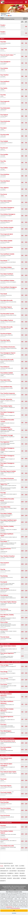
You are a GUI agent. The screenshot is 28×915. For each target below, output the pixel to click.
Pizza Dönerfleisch (5, 181)
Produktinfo (4, 27)
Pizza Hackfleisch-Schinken (7, 280)
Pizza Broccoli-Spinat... (6, 333)
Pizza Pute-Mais (4, 802)
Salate (12, 865)
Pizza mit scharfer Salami (6, 55)
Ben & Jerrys (16, 878)
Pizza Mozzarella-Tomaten (7, 313)
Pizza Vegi (3, 492)
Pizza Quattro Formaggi (6, 435)
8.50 (22, 202)
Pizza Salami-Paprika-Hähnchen (8, 602)
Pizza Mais (3, 95)
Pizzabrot (2, 25)
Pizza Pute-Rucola (5, 815)
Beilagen (22, 873)
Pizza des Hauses (4, 637)
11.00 (26, 501)
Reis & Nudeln (21, 870)
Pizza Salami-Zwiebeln (6, 513)
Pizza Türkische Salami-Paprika (8, 772)
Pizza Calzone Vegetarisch (7, 653)
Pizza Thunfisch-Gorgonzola (7, 393)
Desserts (9, 878)
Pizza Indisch (3, 541)
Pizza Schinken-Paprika (6, 406)
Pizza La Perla (4, 622)
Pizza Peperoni (4, 114)
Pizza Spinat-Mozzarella (6, 300)
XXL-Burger (15, 875)
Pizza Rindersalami (5, 108)
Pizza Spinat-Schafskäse (6, 247)
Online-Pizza (21, 887)
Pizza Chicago (3, 671)
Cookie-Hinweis (9, 906)
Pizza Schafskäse (4, 174)
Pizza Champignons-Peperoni (7, 353)
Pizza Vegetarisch (4, 442)
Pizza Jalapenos (4, 187)
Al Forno (21, 865)
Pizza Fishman (4, 629)
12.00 (26, 743)
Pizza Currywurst (4, 562)
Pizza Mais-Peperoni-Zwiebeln (8, 471)
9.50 (26, 43)
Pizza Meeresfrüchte (5, 548)
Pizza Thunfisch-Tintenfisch (7, 556)
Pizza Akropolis (4, 839)
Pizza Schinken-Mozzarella (7, 846)
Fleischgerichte (20, 868)
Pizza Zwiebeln (4, 141)
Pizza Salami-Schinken (6, 201)
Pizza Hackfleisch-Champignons (8, 287)
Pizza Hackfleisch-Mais (6, 386)
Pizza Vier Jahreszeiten (6, 399)
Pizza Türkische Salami (6, 758)
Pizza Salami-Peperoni (6, 307)
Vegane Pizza (3, 484)
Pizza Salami (3, 48)
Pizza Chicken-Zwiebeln (6, 240)
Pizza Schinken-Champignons (7, 214)
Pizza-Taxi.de (13, 887)
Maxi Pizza (7, 865)
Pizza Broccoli (4, 148)
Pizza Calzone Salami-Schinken (8, 646)
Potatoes (8, 868)
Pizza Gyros (3, 724)
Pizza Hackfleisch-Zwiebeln (7, 254)
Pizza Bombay (4, 576)
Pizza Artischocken (5, 121)
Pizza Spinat (3, 128)
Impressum (4, 889)
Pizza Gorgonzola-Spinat (6, 234)
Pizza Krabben (4, 167)
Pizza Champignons (5, 61)
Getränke (23, 878)
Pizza (1, 865)
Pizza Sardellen (4, 154)
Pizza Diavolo (3, 260)
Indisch (17, 873)
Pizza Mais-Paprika (5, 340)
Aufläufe (2, 868)
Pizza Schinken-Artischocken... (8, 347)
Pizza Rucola (3, 194)
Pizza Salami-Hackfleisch (6, 274)
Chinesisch (3, 873)
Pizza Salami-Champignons (7, 207)
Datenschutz (11, 889)
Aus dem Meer (13, 870)
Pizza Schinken (4, 68)
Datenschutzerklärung (15, 908)
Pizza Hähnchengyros (5, 731)
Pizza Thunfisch (4, 75)
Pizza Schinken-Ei (4, 366)
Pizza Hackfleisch (4, 81)
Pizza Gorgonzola (4, 101)
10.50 (26, 202)
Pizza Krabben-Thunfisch (6, 320)
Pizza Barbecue (4, 595)
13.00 (26, 666)
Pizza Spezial (3, 582)
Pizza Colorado (4, 678)
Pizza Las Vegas (4, 665)
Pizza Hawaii (3, 294)
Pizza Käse (3, 41)
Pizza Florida (3, 684)
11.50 (22, 666)
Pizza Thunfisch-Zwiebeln (6, 227)
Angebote (3, 880)
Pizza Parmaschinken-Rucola (7, 741)
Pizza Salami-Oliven (5, 380)
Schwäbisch (10, 873)
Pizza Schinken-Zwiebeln (6, 373)
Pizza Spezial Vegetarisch (6, 716)
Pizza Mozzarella (4, 134)
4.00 (26, 26)
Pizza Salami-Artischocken (7, 478)
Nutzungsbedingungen (21, 889)
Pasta (16, 865)
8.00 (22, 43)
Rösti (13, 868)
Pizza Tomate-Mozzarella (6, 359)
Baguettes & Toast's (5, 875)
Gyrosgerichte (4, 870)
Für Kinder (3, 878)
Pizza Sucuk (3, 779)
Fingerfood (22, 875)
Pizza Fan (2, 569)
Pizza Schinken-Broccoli (6, 221)
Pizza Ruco (3, 825)
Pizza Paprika (3, 88)
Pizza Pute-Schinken (5, 808)
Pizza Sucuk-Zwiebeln (5, 792)
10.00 (22, 501)
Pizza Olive (3, 161)
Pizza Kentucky (4, 609)
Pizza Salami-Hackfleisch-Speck (8, 520)
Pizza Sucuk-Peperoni (5, 785)
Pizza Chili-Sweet (4, 588)
